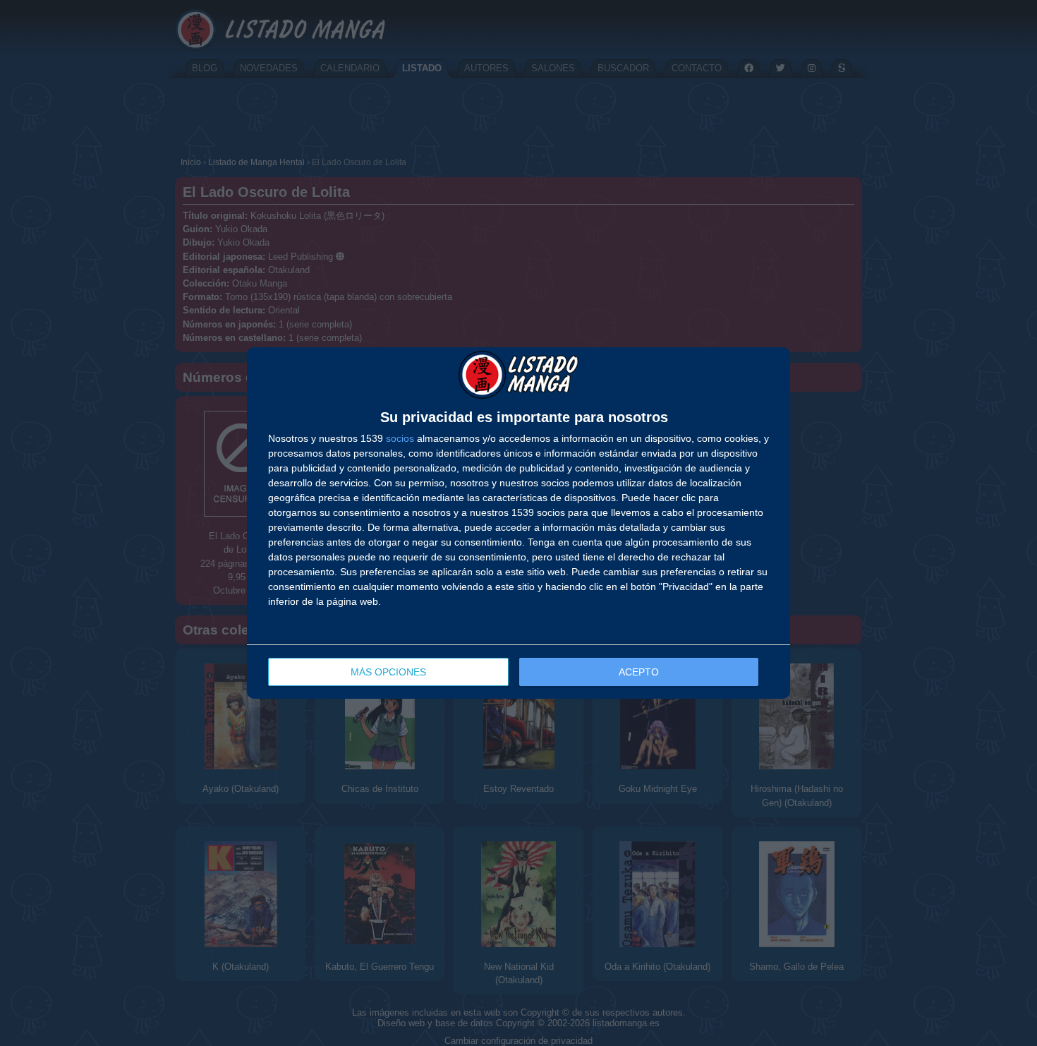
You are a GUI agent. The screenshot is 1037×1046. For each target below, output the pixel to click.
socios (400, 438)
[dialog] (518, 523)
